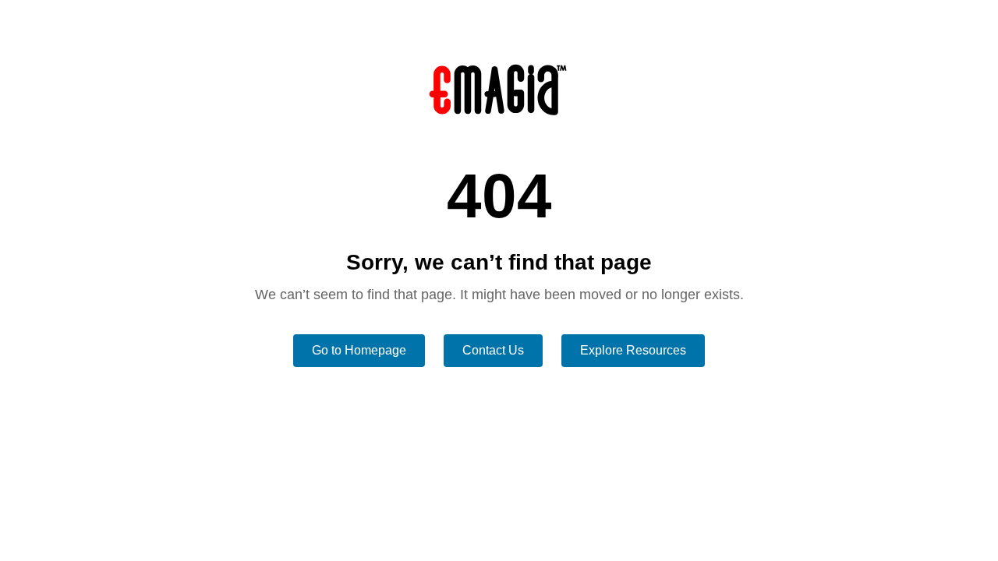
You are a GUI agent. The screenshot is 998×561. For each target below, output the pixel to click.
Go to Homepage (359, 350)
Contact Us (493, 350)
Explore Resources (633, 350)
